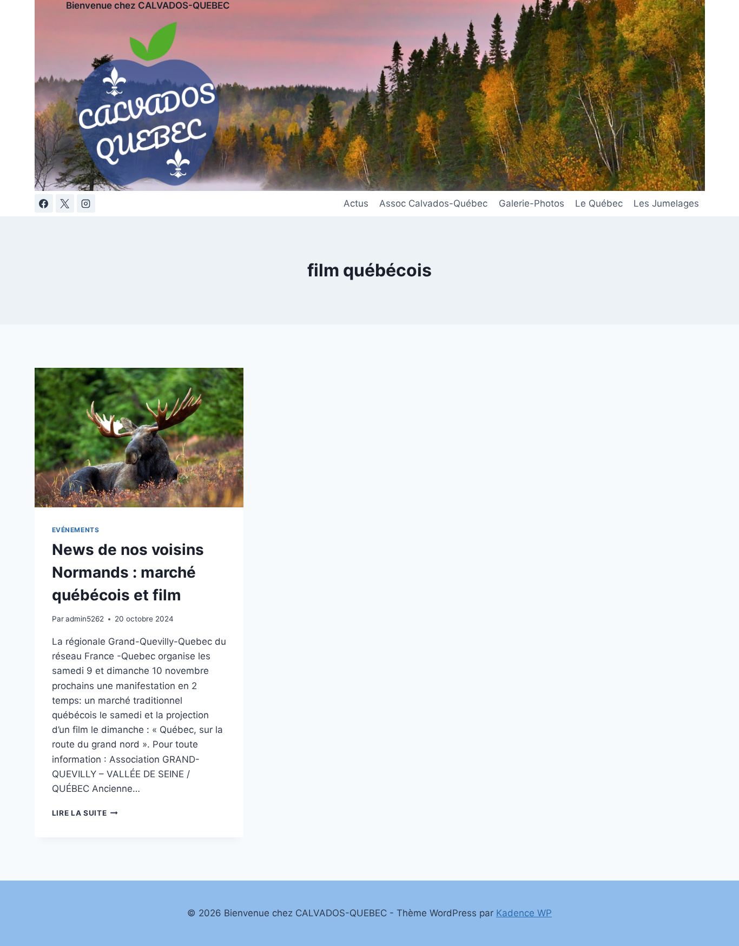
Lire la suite (85, 813)
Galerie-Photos (531, 203)
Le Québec (599, 203)
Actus (356, 203)
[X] (65, 203)
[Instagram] (86, 203)
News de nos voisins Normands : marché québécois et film (128, 572)
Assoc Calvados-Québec (433, 203)
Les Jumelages (666, 203)
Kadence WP (524, 913)
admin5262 (84, 618)
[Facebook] (44, 203)
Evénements (76, 530)
